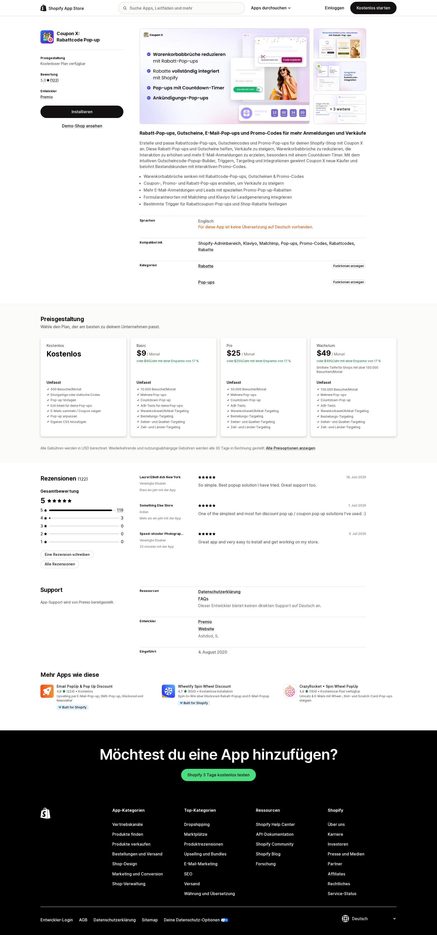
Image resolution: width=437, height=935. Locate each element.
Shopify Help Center (275, 824)
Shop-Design (124, 863)
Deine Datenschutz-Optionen (192, 919)
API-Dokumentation (275, 834)
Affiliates (336, 873)
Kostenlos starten (373, 7)
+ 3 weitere (340, 109)
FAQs (203, 598)
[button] (97, 697)
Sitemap (150, 919)
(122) (54, 80)
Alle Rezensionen (60, 564)
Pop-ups (206, 282)
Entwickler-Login (56, 919)
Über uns (336, 824)
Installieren (82, 111)
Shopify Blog (268, 853)
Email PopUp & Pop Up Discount (85, 686)
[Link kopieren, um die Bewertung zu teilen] (184, 477)
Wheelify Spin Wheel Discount (204, 686)
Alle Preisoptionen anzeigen (290, 448)
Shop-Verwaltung (128, 883)
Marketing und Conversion (137, 873)
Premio (46, 97)
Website (206, 628)
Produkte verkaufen (131, 844)
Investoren (338, 844)
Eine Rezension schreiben (67, 554)
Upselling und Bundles (205, 853)
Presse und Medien (346, 853)
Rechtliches (339, 883)
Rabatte (205, 266)
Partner (335, 863)
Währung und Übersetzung (209, 893)
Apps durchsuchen (269, 7)
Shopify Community (275, 844)
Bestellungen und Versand (137, 853)
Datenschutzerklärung (219, 591)
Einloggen (334, 7)
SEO (188, 873)
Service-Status (342, 893)
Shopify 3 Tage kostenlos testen (218, 774)
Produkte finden (127, 834)
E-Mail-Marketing (200, 863)
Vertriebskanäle (127, 824)
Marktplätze (195, 834)
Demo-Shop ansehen (82, 125)
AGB (83, 919)
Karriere (335, 834)
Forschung (266, 863)
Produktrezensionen (203, 844)
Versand (192, 883)
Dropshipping (197, 824)
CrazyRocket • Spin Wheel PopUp (328, 686)
